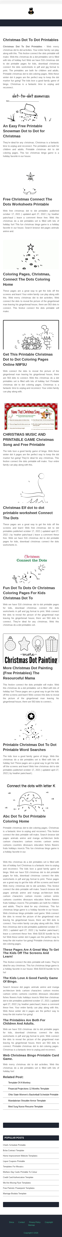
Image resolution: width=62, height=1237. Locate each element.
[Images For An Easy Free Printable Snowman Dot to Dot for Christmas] (31, 106)
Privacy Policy (34, 1222)
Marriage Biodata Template (14, 1193)
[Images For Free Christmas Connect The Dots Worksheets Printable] (31, 179)
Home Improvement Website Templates (20, 1156)
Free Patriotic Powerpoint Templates (19, 1188)
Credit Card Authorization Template (18, 1177)
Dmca (11, 1222)
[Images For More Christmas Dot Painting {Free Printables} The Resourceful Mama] (31, 648)
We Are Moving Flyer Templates (17, 1183)
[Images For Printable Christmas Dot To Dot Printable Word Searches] (31, 725)
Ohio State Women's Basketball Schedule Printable (33, 1094)
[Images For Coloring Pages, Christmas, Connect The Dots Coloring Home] (31, 254)
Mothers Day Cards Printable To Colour (20, 1172)
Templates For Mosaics (13, 1166)
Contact (21, 1222)
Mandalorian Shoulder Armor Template (27, 1100)
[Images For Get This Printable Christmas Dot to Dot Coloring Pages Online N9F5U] (31, 335)
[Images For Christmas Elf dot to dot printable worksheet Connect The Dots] (31, 488)
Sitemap (31, 1225)
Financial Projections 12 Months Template (28, 1088)
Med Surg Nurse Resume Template (25, 1106)
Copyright (49, 1222)
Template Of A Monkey (19, 1082)
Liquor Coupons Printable (14, 1161)
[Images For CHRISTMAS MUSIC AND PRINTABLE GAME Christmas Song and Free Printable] (31, 415)
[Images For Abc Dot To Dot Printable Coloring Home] (31, 796)
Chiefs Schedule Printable (14, 1145)
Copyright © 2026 (31, 1233)
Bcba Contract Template (13, 1150)
